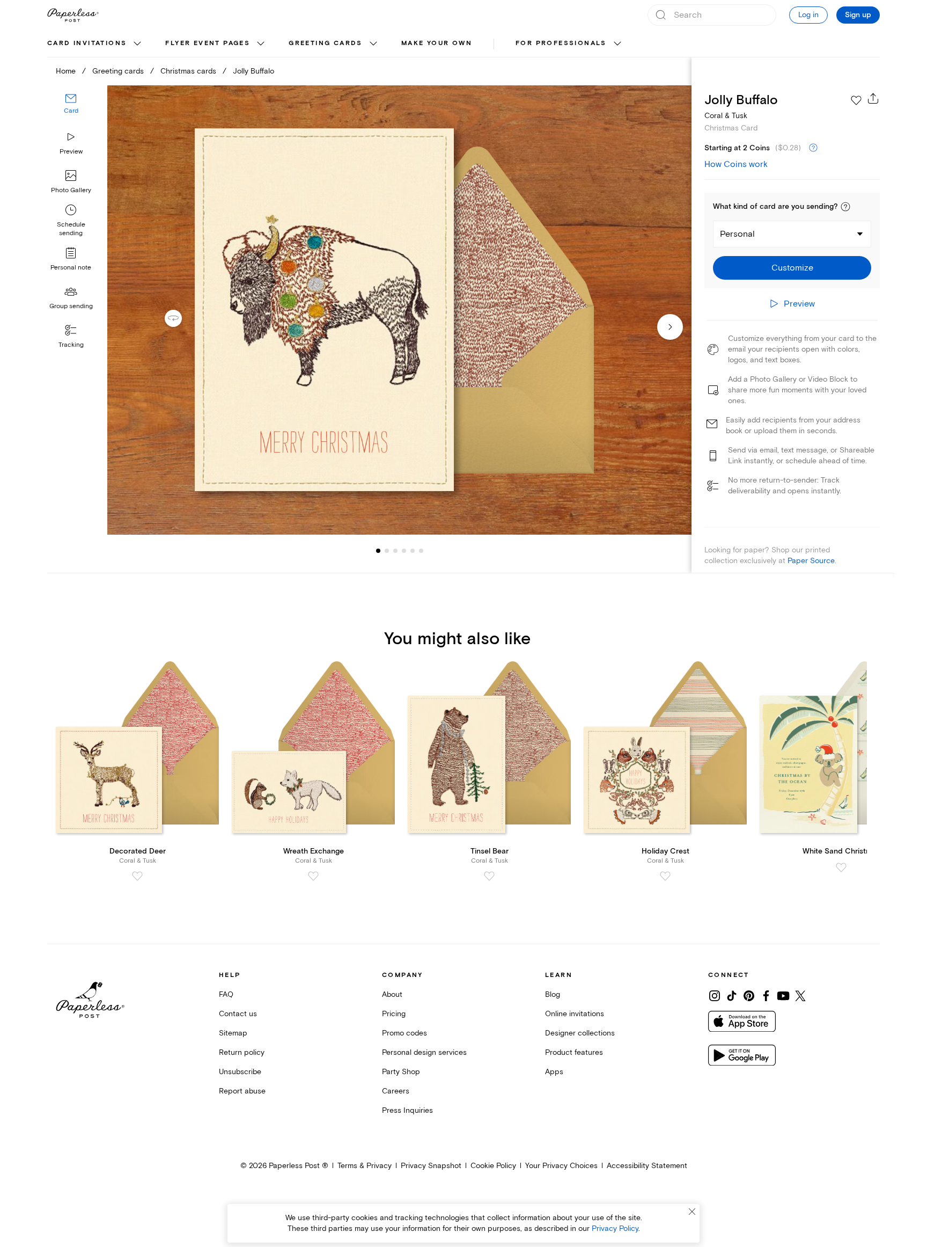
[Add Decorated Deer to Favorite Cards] (137, 876)
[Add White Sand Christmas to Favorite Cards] (841, 867)
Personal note (70, 268)
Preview (71, 152)
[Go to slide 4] (395, 551)
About (392, 994)
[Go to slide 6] (412, 551)
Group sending (71, 306)
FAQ (226, 994)
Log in (808, 14)
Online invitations (574, 1013)
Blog (552, 994)
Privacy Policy (615, 1228)
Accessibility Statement (647, 1165)
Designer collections (580, 1033)
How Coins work (736, 164)
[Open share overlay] (873, 98)
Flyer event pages (207, 43)
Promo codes (404, 1033)
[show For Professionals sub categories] (617, 44)
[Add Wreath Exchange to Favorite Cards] (313, 876)
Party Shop (401, 1071)
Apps (554, 1071)
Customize (792, 267)
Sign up (858, 15)
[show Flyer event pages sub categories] (260, 44)
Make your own (436, 43)
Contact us (238, 1013)
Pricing (394, 1013)
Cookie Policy (493, 1165)
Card (71, 111)
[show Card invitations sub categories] (137, 44)
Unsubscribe (240, 1071)
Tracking (71, 345)
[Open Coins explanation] (813, 148)
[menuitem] (95, 44)
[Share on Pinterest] (748, 995)
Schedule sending (71, 229)
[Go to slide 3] (387, 551)
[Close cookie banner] (692, 1211)
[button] (845, 206)
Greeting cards (326, 43)
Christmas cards (188, 71)
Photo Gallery (71, 190)
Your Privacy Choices (561, 1165)
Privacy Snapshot (431, 1165)
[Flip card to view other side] (181, 318)
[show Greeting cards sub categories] (373, 44)
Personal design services (424, 1052)
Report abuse (242, 1091)
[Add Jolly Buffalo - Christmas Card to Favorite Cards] (856, 100)
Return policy (241, 1052)
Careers (395, 1091)
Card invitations (87, 43)
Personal (737, 234)
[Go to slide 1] (378, 551)
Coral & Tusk (725, 115)
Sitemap (233, 1033)
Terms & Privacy (364, 1165)
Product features (574, 1052)
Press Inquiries (407, 1110)
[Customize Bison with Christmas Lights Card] (399, 310)
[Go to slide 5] (404, 551)
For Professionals (561, 43)
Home (66, 71)
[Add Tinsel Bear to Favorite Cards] (489, 876)
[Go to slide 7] (421, 551)
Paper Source (811, 560)
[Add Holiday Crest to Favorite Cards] (665, 876)
